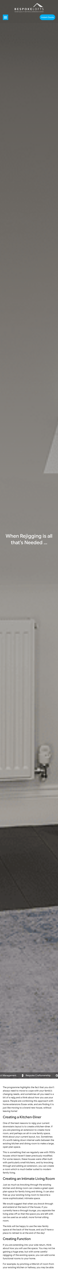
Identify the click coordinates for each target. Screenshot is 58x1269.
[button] (5, 17)
